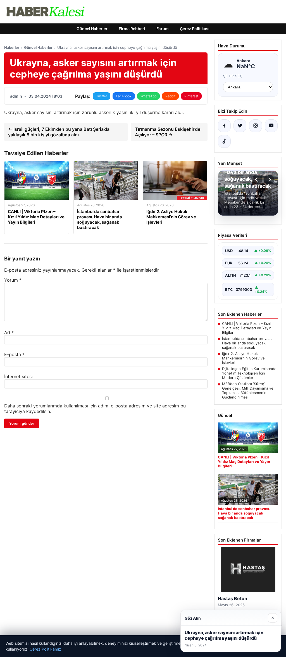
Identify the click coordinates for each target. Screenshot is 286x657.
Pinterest (191, 96)
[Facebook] (224, 125)
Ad (9, 332)
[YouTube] (271, 125)
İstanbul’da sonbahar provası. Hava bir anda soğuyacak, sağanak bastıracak (247, 343)
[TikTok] (224, 141)
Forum (162, 28)
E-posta (14, 354)
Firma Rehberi (132, 28)
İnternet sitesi (18, 376)
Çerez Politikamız (45, 649)
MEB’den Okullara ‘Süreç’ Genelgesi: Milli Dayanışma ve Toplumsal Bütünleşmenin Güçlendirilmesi (247, 390)
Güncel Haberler (92, 28)
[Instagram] (255, 125)
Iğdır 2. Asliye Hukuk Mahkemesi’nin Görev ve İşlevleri (243, 358)
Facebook (124, 96)
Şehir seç (233, 76)
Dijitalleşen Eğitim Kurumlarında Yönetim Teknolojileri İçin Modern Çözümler (249, 373)
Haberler (11, 47)
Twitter (101, 96)
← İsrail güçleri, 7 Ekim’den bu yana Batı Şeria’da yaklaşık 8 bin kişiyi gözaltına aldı (58, 131)
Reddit (170, 96)
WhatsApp (148, 96)
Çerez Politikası (194, 28)
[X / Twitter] (239, 125)
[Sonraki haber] (269, 179)
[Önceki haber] (257, 179)
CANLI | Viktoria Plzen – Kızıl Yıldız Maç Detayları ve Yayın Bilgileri (246, 328)
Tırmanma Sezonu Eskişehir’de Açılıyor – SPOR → (167, 131)
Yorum (13, 280)
